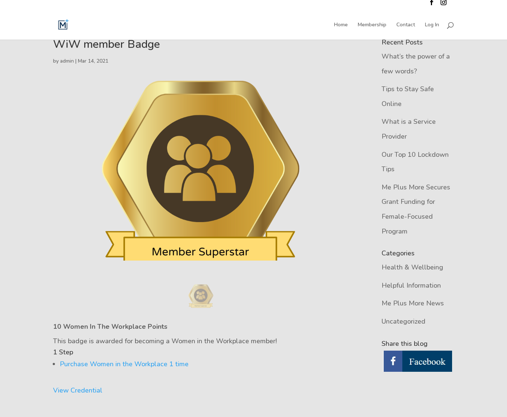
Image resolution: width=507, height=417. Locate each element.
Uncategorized (403, 321)
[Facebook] (418, 362)
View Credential (77, 390)
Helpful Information (411, 285)
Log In (432, 25)
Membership (372, 25)
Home (341, 25)
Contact (405, 25)
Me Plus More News (413, 303)
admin (67, 60)
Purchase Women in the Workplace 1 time (124, 364)
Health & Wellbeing (412, 267)
